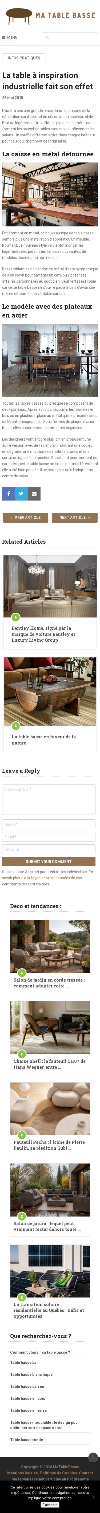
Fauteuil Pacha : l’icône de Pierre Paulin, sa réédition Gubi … (49, 1145)
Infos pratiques (24, 58)
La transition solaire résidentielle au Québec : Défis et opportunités (49, 1310)
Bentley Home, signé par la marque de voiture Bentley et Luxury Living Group (43, 634)
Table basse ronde (26, 1440)
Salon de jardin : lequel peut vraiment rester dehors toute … (47, 1226)
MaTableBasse (66, 1467)
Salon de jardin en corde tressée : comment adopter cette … (49, 983)
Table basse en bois (27, 1398)
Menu (12, 37)
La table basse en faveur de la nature (44, 739)
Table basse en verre (28, 1410)
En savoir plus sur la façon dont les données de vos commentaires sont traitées (47, 878)
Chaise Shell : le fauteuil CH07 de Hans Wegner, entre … (50, 1064)
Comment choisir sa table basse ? (40, 1352)
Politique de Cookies (58, 1473)
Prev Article (27, 517)
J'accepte (50, 1505)
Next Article (72, 517)
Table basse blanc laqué (31, 1374)
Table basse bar (24, 1362)
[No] (93, 1496)
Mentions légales (22, 1473)
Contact (86, 1473)
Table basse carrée (27, 1386)
